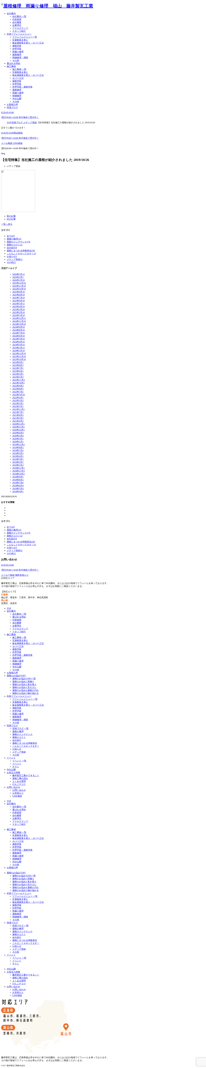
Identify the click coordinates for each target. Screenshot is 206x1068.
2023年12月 (19, 353)
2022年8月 (18, 389)
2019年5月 (18, 453)
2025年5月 (18, 303)
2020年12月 (18, 424)
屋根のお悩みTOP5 (16, 675)
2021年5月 (18, 418)
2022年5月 (18, 394)
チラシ (15, 766)
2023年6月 (18, 371)
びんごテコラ (19, 784)
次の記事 (11, 219)
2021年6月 (18, 415)
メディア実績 (19, 752)
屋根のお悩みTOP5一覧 (24, 678)
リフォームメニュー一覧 (24, 37)
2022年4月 (18, 397)
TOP (9, 608)
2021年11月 (18, 409)
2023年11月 (19, 356)
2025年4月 (18, 306)
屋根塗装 (16, 46)
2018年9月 (18, 477)
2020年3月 (18, 438)
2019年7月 (18, 450)
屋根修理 (16, 54)
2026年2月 (18, 277)
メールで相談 (8, 575)
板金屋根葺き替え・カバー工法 (28, 43)
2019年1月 (18, 465)
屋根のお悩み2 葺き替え (24, 684)
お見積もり (18, 793)
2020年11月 (18, 427)
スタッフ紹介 (19, 31)
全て (11, 236)
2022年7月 (18, 391)
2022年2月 (18, 403)
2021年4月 (18, 421)
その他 (15, 60)
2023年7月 (18, 368)
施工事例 (11, 66)
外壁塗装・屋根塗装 (22, 87)
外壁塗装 (16, 49)
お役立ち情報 (13, 772)
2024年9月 (18, 327)
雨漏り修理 (18, 51)
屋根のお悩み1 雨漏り (23, 681)
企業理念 (16, 25)
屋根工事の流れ (20, 778)
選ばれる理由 (13, 63)
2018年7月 (18, 483)
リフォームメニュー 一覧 (25, 699)
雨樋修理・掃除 (20, 57)
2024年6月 (18, 336)
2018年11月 (18, 471)
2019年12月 (18, 444)
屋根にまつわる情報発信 (24, 743)
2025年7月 (18, 298)
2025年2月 (18, 312)
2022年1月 (18, 406)
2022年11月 (18, 380)
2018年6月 (18, 485)
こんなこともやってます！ (25, 746)
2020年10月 (18, 430)
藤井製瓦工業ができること (25, 775)
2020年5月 (18, 436)
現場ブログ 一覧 (20, 728)
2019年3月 (18, 459)
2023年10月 (19, 359)
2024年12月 (19, 318)
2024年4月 (18, 342)
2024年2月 (18, 347)
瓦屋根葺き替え (20, 40)
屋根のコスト (19, 737)
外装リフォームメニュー (19, 34)
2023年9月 (18, 362)
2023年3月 (18, 374)
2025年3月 (18, 309)
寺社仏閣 (16, 98)
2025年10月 (19, 289)
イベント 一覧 (19, 761)
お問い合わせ (13, 787)
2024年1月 (18, 350)
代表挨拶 (16, 19)
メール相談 (7, 143)
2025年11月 (19, 286)
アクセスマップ (20, 28)
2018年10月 (18, 474)
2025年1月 (18, 315)
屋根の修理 (18, 731)
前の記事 (11, 216)
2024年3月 (18, 345)
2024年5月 (18, 339)
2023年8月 (18, 365)
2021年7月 (18, 412)
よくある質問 (19, 781)
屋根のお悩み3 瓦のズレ (24, 687)
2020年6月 (18, 433)
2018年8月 (18, 480)
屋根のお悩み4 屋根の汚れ (25, 690)
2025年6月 (18, 300)
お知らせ (16, 749)
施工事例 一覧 (19, 69)
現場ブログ (12, 107)
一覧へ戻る (6, 224)
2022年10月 (18, 383)
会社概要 (16, 22)
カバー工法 (18, 78)
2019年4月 (18, 456)
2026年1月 (18, 280)
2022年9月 (18, 386)
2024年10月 (19, 324)
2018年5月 (18, 488)
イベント (11, 758)
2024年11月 (19, 321)
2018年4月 (18, 491)
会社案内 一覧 (19, 16)
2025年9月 (18, 292)
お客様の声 (12, 104)
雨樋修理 (16, 96)
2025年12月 (19, 283)
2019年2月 (18, 462)
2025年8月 (18, 295)
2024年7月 (18, 333)
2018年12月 (18, 468)
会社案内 (11, 13)
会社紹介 (16, 740)
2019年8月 (18, 447)
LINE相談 (18, 143)
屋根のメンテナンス (22, 734)
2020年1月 (18, 441)
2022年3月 (18, 400)
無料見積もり (22, 575)
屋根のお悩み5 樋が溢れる (25, 693)
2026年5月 (18, 274)
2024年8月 (18, 330)
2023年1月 (18, 377)
